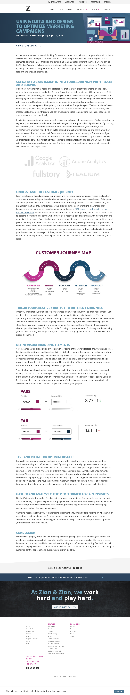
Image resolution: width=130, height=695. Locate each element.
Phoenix (73, 631)
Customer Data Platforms (56, 646)
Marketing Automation (55, 651)
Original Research (32, 639)
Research (95, 2)
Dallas (72, 634)
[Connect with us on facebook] (27, 668)
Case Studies (66, 9)
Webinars (69, 2)
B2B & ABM (51, 626)
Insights (82, 2)
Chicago (72, 626)
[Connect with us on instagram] (31, 668)
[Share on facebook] (74, 568)
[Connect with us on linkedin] (37, 668)
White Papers (54, 2)
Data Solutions (52, 648)
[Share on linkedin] (81, 568)
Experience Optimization (56, 653)
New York (73, 629)
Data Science (52, 629)
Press (27, 643)
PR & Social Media (54, 643)
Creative (50, 631)
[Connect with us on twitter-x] (34, 668)
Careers (107, 2)
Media (50, 636)
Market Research (53, 639)
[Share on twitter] (77, 568)
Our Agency (30, 631)
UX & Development (54, 641)
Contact (107, 9)
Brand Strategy (52, 634)
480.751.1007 (31, 664)
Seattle (72, 636)
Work (53, 9)
